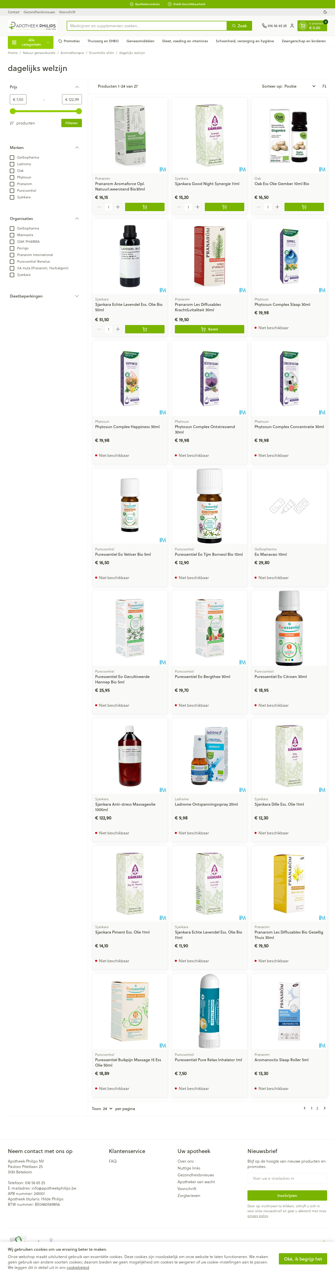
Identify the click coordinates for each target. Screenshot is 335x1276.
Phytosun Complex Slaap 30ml (282, 304)
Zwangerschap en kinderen (304, 41)
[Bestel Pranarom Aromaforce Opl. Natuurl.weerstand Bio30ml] (145, 207)
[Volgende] (323, 1108)
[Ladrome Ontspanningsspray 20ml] (209, 756)
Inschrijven (287, 1195)
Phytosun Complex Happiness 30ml (127, 426)
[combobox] (147, 26)
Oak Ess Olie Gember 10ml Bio (282, 183)
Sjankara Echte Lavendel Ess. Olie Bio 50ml (129, 306)
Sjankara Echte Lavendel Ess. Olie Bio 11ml (208, 934)
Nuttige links (189, 1168)
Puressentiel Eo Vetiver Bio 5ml (123, 554)
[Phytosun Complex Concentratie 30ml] (289, 378)
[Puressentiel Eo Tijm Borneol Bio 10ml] (209, 506)
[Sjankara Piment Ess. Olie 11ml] (130, 883)
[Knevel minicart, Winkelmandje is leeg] (302, 25)
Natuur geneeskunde (39, 52)
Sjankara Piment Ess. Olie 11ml (122, 932)
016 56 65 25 (35, 1182)
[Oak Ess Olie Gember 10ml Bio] (289, 135)
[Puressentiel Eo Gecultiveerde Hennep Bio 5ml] (130, 628)
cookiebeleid (78, 1267)
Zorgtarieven (189, 1195)
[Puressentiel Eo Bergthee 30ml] (209, 628)
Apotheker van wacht (196, 1181)
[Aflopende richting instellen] (324, 86)
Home (13, 52)
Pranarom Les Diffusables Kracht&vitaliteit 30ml (198, 306)
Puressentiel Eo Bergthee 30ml (202, 676)
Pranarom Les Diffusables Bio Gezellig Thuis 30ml (289, 934)
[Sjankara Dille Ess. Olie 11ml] (289, 756)
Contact (14, 11)
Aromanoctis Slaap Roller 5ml (282, 1059)
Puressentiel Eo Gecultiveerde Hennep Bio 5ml (122, 679)
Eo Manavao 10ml (271, 554)
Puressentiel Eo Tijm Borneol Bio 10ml (209, 554)
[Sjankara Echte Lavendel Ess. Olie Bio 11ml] (209, 883)
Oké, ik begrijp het (303, 1259)
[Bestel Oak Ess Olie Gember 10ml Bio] (304, 207)
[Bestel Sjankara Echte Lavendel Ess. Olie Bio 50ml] (145, 329)
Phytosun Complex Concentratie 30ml (289, 426)
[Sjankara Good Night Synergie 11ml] (209, 135)
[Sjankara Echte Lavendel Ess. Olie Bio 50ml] (130, 256)
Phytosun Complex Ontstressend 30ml (205, 429)
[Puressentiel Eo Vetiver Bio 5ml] (130, 506)
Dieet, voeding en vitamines (185, 41)
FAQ (113, 1161)
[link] (305, 1108)
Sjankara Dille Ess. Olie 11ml (279, 804)
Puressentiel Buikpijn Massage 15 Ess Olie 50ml (128, 1062)
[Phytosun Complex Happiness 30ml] (130, 378)
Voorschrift (67, 11)
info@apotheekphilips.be (54, 1188)
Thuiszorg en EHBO (103, 41)
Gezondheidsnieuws (39, 11)
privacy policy (257, 1215)
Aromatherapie (72, 52)
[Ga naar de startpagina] (32, 26)
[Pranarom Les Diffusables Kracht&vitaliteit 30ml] (209, 256)
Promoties (72, 41)
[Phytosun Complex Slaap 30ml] (289, 256)
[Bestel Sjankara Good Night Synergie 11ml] (224, 207)
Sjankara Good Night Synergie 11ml (207, 183)
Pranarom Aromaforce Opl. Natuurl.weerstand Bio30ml (120, 186)
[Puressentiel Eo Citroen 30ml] (289, 628)
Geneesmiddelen (141, 41)
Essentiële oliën (101, 52)
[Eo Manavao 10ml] (289, 506)
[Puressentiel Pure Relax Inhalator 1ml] (209, 1011)
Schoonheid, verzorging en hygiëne (245, 41)
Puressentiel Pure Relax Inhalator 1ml (208, 1059)
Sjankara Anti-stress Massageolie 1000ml (125, 806)
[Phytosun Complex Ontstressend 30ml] (209, 378)
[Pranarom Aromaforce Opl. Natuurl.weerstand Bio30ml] (130, 135)
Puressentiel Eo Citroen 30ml (281, 676)
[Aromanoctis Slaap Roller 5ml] (289, 1011)
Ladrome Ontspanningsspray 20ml (206, 804)
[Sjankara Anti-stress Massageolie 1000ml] (130, 756)
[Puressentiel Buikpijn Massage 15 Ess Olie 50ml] (130, 1011)
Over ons (186, 1161)
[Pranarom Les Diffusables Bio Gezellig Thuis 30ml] (289, 883)
